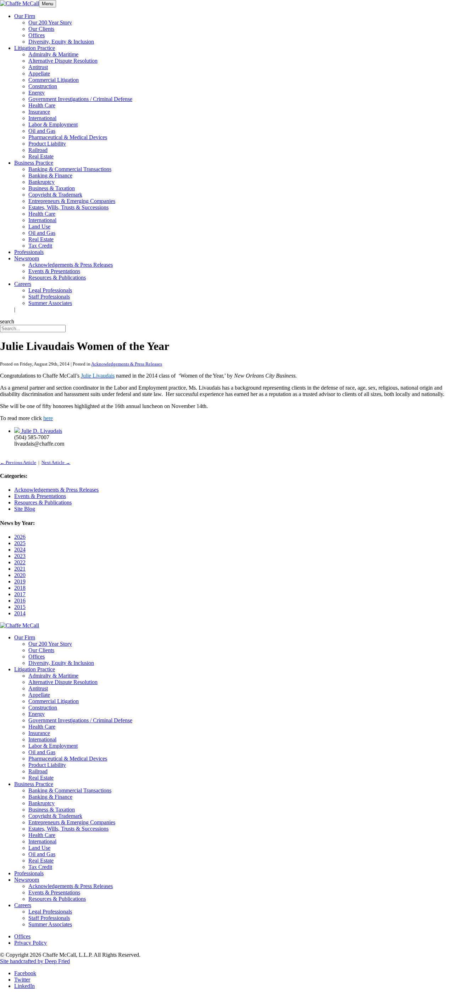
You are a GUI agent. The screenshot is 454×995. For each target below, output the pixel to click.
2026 (20, 537)
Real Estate (41, 156)
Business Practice (33, 163)
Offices (36, 35)
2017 (20, 594)
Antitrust (38, 67)
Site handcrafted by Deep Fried (35, 961)
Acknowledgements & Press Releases (70, 265)
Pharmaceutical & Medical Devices (67, 137)
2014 (20, 613)
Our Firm (24, 16)
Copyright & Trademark (55, 195)
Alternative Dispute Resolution (63, 61)
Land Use (39, 227)
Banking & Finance (50, 176)
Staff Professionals (49, 297)
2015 (20, 607)
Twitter (22, 980)
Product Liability (47, 144)
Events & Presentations (54, 271)
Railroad (38, 150)
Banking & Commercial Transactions (69, 169)
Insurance (39, 112)
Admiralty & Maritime (53, 54)
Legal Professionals (50, 290)
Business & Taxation (51, 188)
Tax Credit (40, 246)
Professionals (29, 252)
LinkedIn (24, 986)
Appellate (39, 73)
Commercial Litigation (53, 80)
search (7, 321)
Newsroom (26, 258)
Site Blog (24, 509)
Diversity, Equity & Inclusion (61, 42)
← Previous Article (18, 462)
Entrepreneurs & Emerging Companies (71, 201)
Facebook (25, 973)
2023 (20, 556)
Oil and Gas (41, 131)
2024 (20, 550)
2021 (20, 569)
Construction (42, 86)
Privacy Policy (30, 943)
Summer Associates (50, 303)
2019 (20, 581)
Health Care (41, 105)
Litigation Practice (34, 48)
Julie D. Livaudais (41, 431)
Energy (36, 93)
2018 (20, 588)
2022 (20, 562)
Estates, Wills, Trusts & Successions (68, 207)
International (42, 118)
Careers (22, 284)
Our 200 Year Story (50, 22)
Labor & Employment (53, 124)
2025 (20, 543)
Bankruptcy (41, 182)
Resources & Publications (57, 278)
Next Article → (55, 462)
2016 (20, 601)
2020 (20, 575)
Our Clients (41, 29)
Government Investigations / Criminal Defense (80, 99)
